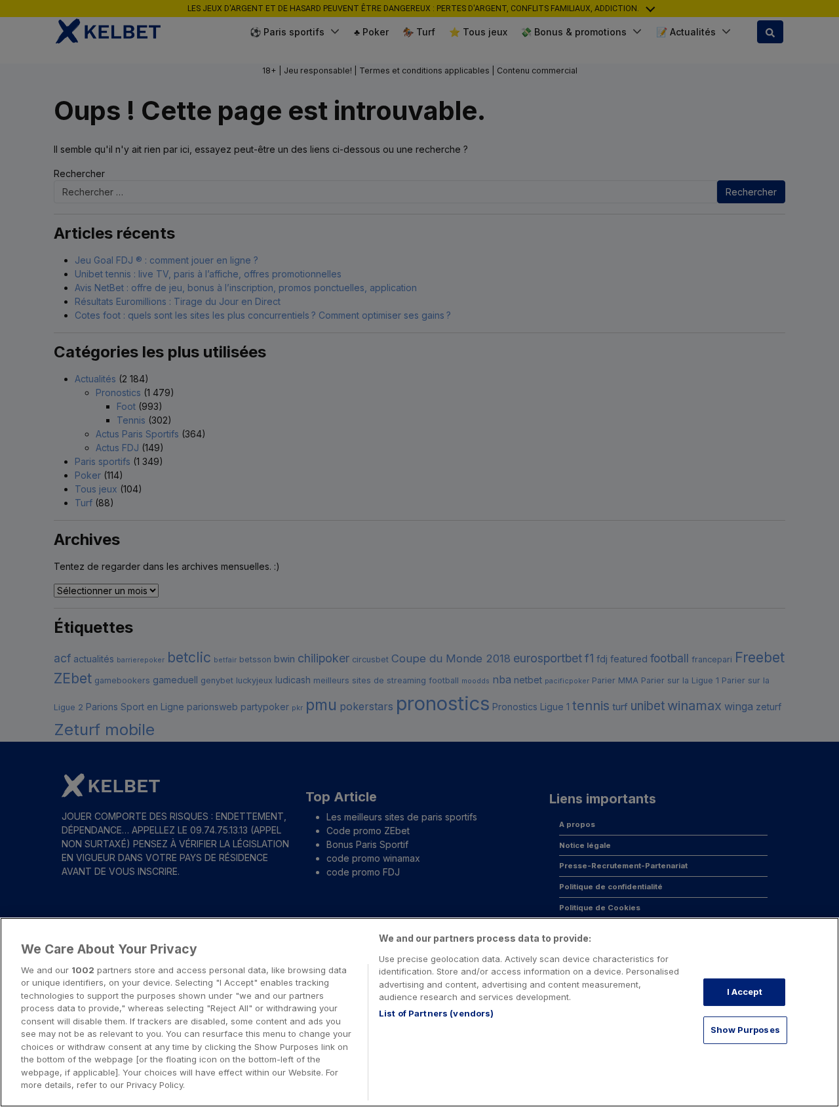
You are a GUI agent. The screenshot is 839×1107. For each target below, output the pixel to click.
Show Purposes (745, 1029)
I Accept (744, 991)
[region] (419, 1012)
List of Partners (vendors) (436, 1013)
